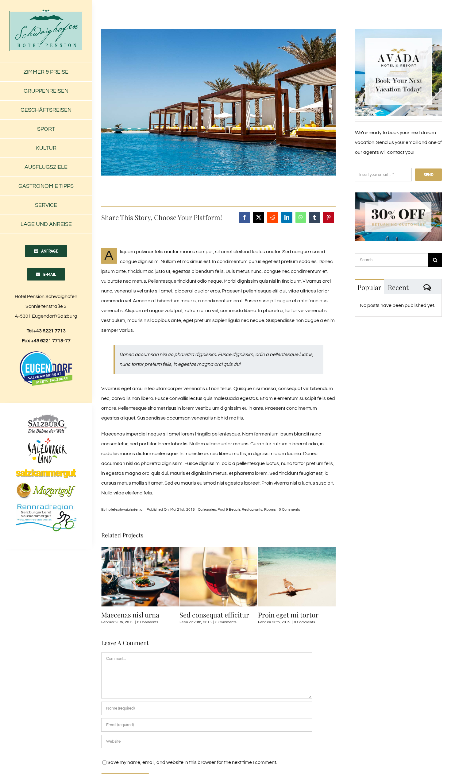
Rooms (270, 510)
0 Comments (289, 510)
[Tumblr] (314, 217)
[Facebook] (244, 217)
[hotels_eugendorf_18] (46, 352)
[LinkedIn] (287, 217)
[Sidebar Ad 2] (398, 194)
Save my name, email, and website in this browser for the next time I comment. (192, 762)
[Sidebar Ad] (398, 31)
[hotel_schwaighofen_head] (46, 11)
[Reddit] (273, 217)
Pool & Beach (229, 510)
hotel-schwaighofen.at (125, 510)
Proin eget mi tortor (209, 614)
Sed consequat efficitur (136, 614)
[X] (259, 217)
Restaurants (252, 510)
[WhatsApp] (300, 217)
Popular (369, 287)
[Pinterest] (329, 217)
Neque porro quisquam (293, 614)
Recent (398, 287)
